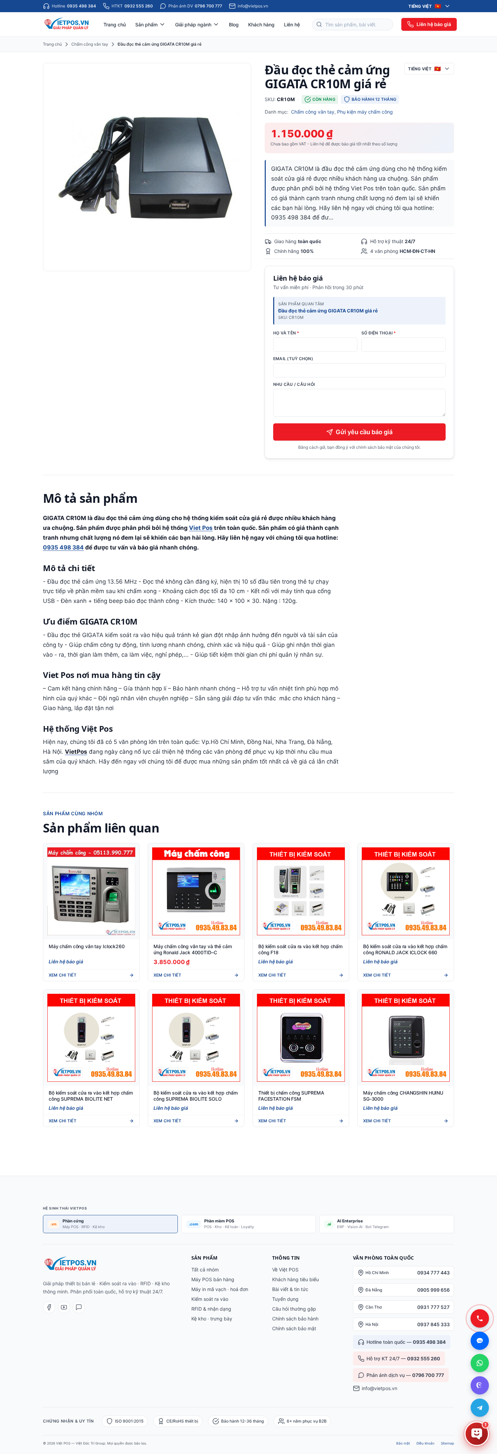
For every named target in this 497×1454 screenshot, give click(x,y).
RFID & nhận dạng (211, 1309)
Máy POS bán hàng (212, 1279)
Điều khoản (425, 1443)
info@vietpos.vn (379, 1388)
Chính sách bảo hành (295, 1318)
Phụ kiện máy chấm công (365, 112)
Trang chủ (114, 24)
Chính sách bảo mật (294, 1328)
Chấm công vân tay (89, 44)
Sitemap (447, 1443)
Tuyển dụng (285, 1299)
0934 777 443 (433, 1272)
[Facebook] (49, 1307)
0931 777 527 (433, 1307)
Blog (234, 24)
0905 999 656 (433, 1290)
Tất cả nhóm (205, 1269)
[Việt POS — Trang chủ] (67, 24)
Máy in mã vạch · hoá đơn (219, 1289)
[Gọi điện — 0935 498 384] (480, 1318)
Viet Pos (201, 527)
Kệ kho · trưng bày (211, 1318)
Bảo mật (403, 1443)
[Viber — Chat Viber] (480, 1385)
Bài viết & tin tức (290, 1289)
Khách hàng (261, 24)
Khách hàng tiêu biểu (295, 1279)
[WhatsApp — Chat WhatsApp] (480, 1363)
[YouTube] (64, 1307)
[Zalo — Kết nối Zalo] (480, 1341)
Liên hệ (292, 24)
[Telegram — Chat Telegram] (480, 1408)
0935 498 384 (63, 547)
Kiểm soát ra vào (209, 1299)
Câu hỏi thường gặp (294, 1309)
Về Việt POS (285, 1269)
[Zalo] (79, 1307)
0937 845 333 (433, 1324)
